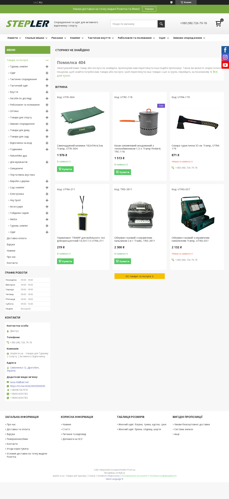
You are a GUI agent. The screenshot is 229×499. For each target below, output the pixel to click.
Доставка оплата (16, 238)
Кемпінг (75, 37)
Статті (66, 429)
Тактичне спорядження (23, 79)
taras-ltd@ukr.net (19, 382)
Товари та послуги (17, 60)
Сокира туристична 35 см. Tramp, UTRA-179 (196, 147)
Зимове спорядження (187, 37)
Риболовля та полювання (135, 37)
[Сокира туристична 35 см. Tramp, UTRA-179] (197, 122)
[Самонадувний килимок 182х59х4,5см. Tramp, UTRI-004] (82, 122)
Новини (11, 250)
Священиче (16, 168)
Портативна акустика (22, 174)
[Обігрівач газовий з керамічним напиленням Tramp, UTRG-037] (197, 214)
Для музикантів (18, 162)
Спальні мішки (34, 37)
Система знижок (183, 429)
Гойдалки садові (19, 212)
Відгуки (11, 244)
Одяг (162, 37)
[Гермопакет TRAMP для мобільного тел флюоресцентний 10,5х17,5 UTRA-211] (82, 214)
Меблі (13, 219)
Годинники (16, 149)
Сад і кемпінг (17, 187)
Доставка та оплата (18, 429)
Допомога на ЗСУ (72, 439)
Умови (149, 9)
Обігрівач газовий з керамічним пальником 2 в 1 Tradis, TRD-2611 (134, 239)
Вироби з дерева (19, 181)
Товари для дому (20, 130)
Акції (177, 434)
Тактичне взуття (99, 37)
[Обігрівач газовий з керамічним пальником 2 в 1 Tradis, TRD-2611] (139, 214)
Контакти (12, 262)
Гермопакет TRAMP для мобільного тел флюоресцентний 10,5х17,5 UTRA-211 (81, 239)
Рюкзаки (57, 37)
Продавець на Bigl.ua (114, 472)
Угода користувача (17, 448)
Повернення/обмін (17, 439)
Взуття (14, 91)
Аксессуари (16, 206)
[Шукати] (161, 23)
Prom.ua (131, 469)
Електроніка (17, 193)
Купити (67, 169)
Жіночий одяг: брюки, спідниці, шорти (140, 429)
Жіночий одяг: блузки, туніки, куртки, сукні (142, 424)
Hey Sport (15, 200)
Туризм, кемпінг (19, 66)
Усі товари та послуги (138, 276)
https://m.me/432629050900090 (27, 386)
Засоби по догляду (21, 98)
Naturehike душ (18, 155)
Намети (13, 37)
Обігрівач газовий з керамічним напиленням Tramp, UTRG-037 (190, 239)
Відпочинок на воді (21, 142)
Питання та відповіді (74, 434)
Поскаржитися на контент (135, 475)
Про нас (11, 256)
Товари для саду (19, 136)
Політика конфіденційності (163, 475)
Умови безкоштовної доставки (192, 424)
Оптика (14, 111)
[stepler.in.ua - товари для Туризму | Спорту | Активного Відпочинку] (27, 24)
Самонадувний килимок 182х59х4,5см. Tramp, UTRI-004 (80, 147)
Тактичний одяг (19, 85)
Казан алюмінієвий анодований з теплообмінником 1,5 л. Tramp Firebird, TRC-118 (137, 148)
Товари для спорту (21, 117)
